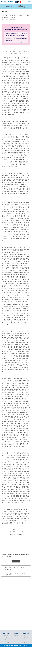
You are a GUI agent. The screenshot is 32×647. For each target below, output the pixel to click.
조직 (6, 637)
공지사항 (26, 635)
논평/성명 (16, 633)
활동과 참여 (26, 633)
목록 (16, 561)
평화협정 (26, 637)
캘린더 (16, 637)
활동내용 (6, 635)
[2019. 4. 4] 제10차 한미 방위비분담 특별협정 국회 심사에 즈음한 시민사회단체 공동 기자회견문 (16, 573)
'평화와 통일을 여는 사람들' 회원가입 (16, 645)
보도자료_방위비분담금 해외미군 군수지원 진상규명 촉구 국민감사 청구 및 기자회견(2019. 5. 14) (16, 567)
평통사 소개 (6, 633)
